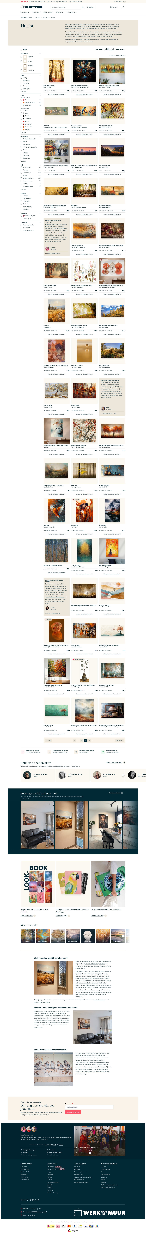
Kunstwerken (25, 12)
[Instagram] (28, 1200)
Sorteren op (120, 49)
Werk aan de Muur (109, 1164)
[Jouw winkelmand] (123, 7)
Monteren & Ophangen (30, 1155)
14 (89, 740)
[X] (36, 1200)
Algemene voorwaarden (57, 1222)
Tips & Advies (71, 12)
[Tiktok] (38, 1200)
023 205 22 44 (51, 1145)
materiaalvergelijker (99, 1000)
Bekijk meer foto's (114, 793)
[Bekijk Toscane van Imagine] (70, 817)
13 (85, 740)
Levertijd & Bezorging (55, 1152)
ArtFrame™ (109, 40)
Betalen (25, 1152)
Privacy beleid (91, 1222)
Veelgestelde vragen (29, 1150)
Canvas (96, 40)
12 (81, 740)
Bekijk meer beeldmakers (114, 762)
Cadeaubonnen (54, 1155)
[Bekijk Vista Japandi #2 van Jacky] (33, 816)
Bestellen (52, 1150)
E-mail (61, 1145)
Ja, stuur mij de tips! (73, 1112)
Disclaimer (67, 1222)
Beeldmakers (48, 12)
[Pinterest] (30, 1200)
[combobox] (66, 7)
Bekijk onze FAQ (56, 253)
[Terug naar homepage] (32, 6)
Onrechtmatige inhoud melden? (79, 1222)
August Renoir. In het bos (59, 237)
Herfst (105, 34)
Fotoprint (102, 40)
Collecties (36, 12)
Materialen (59, 12)
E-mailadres (69, 1103)
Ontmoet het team (82, 1153)
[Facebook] (33, 1200)
